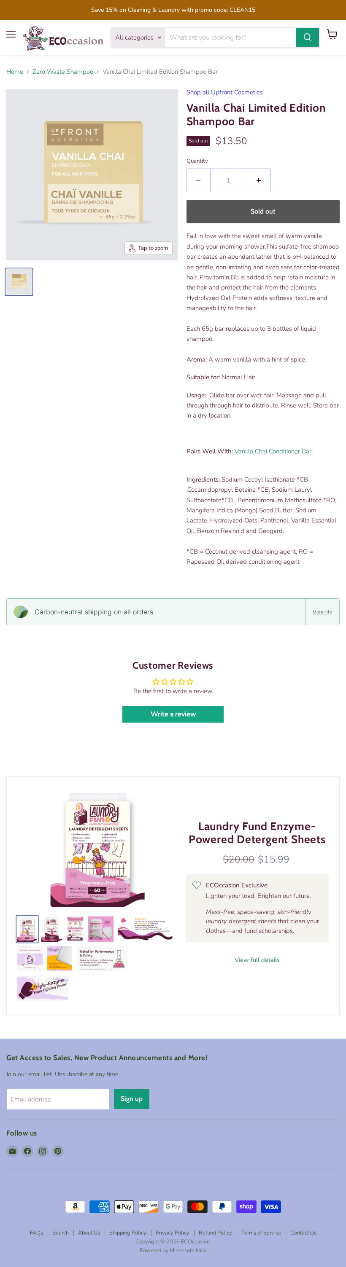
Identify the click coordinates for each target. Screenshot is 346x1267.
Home (14, 71)
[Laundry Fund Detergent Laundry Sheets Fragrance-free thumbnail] (27, 929)
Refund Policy (215, 1233)
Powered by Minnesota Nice (173, 1250)
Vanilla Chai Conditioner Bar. (274, 451)
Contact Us (303, 1233)
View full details (257, 960)
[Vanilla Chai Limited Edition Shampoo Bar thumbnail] (18, 281)
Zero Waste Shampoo (62, 71)
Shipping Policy (127, 1233)
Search (60, 1233)
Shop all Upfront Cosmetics (224, 92)
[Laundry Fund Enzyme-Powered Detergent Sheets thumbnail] (52, 929)
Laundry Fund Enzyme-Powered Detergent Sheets (257, 833)
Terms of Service (261, 1233)
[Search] (307, 37)
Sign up (132, 1099)
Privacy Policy (172, 1233)
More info (322, 611)
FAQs (36, 1233)
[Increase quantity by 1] (259, 180)
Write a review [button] (173, 714)
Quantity (197, 161)
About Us (89, 1233)
